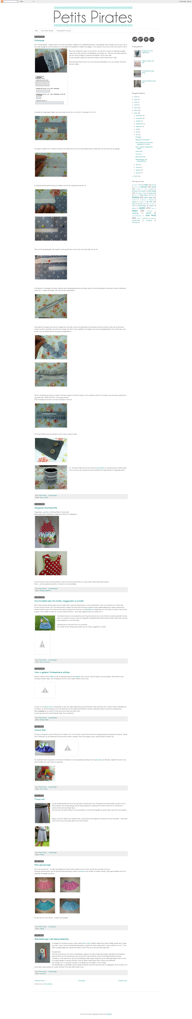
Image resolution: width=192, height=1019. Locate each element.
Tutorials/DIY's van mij (63, 31)
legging (134, 201)
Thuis (36, 31)
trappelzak (48, 590)
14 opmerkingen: (53, 588)
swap (152, 208)
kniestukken (89, 609)
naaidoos (141, 201)
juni (137, 132)
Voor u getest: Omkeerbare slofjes (52, 672)
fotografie (143, 191)
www (152, 218)
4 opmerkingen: (53, 787)
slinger (151, 205)
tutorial (46, 497)
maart (138, 167)
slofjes (52, 676)
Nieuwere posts (40, 980)
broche (154, 185)
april (137, 164)
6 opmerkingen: (53, 660)
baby (146, 185)
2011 (136, 113)
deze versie (48, 707)
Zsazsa (82, 871)
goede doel (152, 193)
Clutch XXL (40, 730)
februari (138, 170)
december (139, 115)
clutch (41, 789)
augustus (139, 126)
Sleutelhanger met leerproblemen (51, 939)
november (139, 118)
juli (137, 129)
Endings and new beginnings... (147, 51)
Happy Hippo (143, 195)
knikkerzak (134, 199)
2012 (136, 110)
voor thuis (47, 662)
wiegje (138, 218)
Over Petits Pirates (47, 31)
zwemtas (135, 222)
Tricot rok (39, 799)
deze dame (100, 468)
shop (153, 203)
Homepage (81, 980)
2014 (136, 105)
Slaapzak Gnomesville (45, 507)
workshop (145, 218)
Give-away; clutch (141, 193)
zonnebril (149, 220)
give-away (98, 760)
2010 (136, 176)
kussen (151, 199)
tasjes (41, 497)
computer (138, 189)
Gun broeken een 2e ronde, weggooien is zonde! (59, 600)
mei (137, 134)
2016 (136, 99)
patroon (78, 676)
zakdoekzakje (136, 220)
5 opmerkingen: (53, 495)
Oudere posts (122, 980)
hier (47, 512)
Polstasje (39, 40)
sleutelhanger (141, 205)
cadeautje (143, 187)
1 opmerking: (52, 926)
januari (138, 173)
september (139, 123)
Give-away (152, 191)
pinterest (147, 203)
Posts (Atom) (48, 984)
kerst (152, 195)
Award (140, 185)
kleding (42, 590)
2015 (136, 102)
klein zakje (148, 197)
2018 (136, 97)
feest (151, 189)
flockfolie (135, 191)
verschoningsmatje (136, 215)
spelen (142, 208)
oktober (138, 121)
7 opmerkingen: (53, 852)
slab (133, 205)
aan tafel (134, 185)
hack (135, 195)
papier (134, 203)
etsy (145, 189)
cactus (135, 187)
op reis (149, 202)
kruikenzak (143, 199)
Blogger (109, 1014)
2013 (136, 107)
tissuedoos (149, 211)
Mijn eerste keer (42, 864)
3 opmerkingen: (53, 717)
